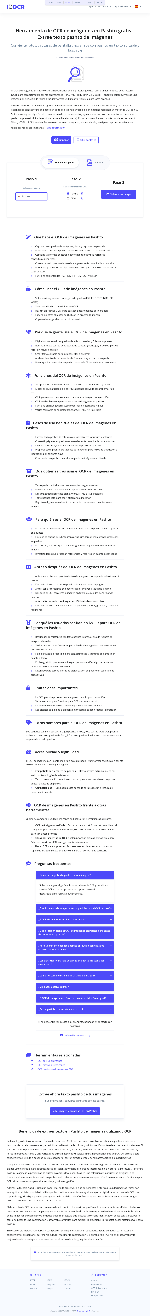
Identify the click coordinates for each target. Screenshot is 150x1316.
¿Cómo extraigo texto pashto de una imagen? (75, 875)
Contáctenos (96, 1284)
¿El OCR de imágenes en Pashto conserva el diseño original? (75, 998)
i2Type (50, 1288)
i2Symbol (51, 1284)
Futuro (75, 193)
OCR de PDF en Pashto (50, 1060)
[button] (94, 6)
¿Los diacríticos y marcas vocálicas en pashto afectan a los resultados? (75, 962)
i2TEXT (77, 2)
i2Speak (33, 1288)
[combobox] (31, 196)
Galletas (87, 1306)
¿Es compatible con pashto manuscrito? (75, 1009)
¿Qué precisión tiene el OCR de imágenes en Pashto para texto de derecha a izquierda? (75, 932)
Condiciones (75, 1306)
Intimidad (63, 1306)
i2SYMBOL (88, 2)
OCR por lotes (88, 140)
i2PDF (50, 2)
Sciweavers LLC (83, 1311)
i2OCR (68, 2)
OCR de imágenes (99, 1288)
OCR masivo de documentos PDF (55, 1069)
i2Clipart (67, 1284)
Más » (99, 2)
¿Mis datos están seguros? (75, 986)
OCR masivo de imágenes (51, 1065)
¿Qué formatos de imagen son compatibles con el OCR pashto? (75, 908)
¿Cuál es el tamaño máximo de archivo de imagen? (75, 975)
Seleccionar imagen (121, 194)
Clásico (75, 198)
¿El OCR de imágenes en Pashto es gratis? (75, 919)
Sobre (94, 1280)
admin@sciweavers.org (77, 1035)
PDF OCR (95, 1292)
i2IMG (59, 2)
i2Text (33, 1284)
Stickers (67, 1288)
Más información (56, 127)
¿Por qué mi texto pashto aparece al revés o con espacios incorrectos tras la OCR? (75, 947)
